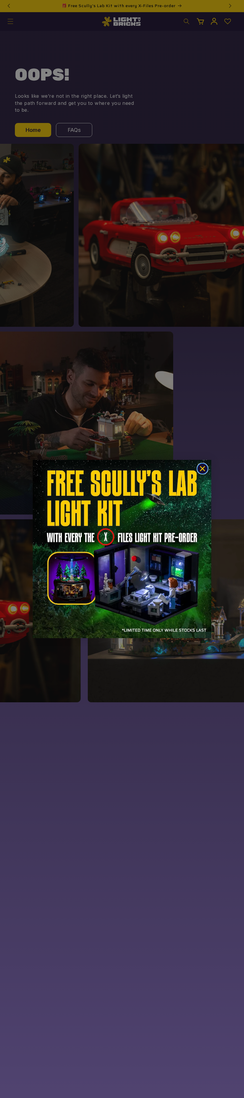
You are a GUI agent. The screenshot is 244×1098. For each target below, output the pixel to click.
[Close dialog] (202, 468)
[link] (122, 549)
